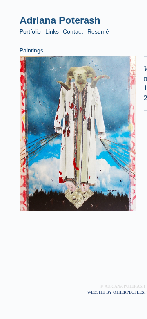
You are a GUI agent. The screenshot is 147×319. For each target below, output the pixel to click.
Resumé (98, 31)
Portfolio (30, 31)
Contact (73, 31)
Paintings (31, 50)
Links (52, 31)
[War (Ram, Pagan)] (78, 133)
